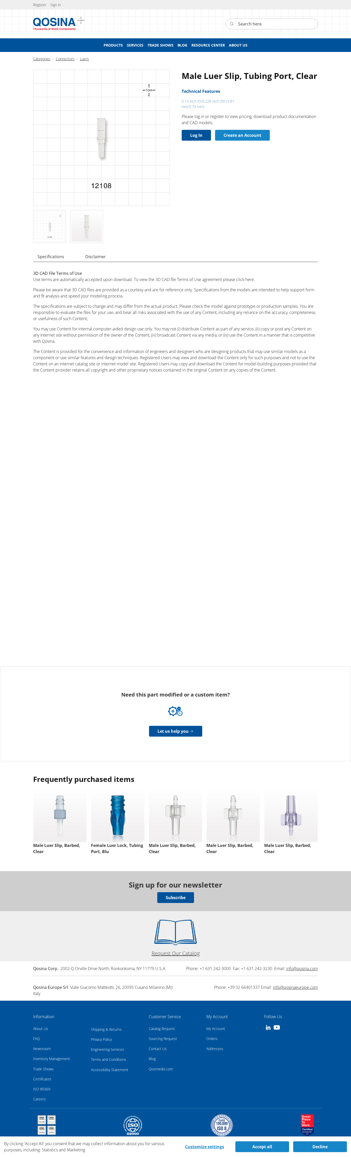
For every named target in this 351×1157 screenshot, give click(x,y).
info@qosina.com (302, 968)
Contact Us (158, 1048)
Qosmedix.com (161, 1068)
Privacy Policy (101, 1039)
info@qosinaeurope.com (295, 987)
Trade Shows (43, 1068)
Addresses (214, 1048)
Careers (39, 1099)
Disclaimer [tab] (95, 256)
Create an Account (242, 135)
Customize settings (204, 1147)
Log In (196, 135)
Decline (320, 1147)
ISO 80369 (41, 1089)
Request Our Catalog (176, 953)
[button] (55, 5)
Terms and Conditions (108, 1059)
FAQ (36, 1038)
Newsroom (42, 1048)
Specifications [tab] (51, 256)
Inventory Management (51, 1058)
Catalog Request (162, 1028)
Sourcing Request (163, 1038)
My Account (215, 1028)
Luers (84, 58)
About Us (40, 1028)
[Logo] (54, 24)
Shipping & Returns (106, 1029)
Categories (41, 58)
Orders (212, 1038)
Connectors (65, 58)
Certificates (42, 1079)
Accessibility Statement (109, 1069)
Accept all (262, 1147)
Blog (152, 1058)
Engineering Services (107, 1049)
